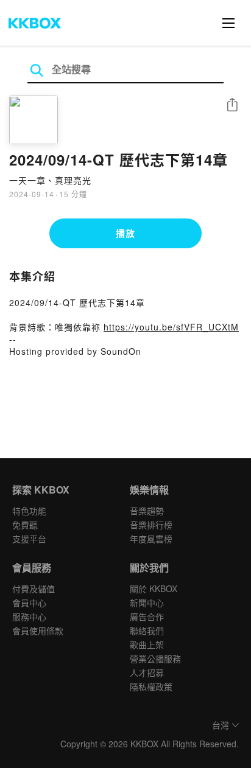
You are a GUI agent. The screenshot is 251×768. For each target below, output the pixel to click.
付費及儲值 (33, 588)
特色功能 (29, 510)
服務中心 (29, 616)
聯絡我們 (147, 630)
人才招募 (147, 672)
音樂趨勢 (147, 510)
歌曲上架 (147, 644)
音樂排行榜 (151, 524)
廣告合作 (147, 616)
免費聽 (25, 524)
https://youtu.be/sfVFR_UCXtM (171, 327)
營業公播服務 (155, 658)
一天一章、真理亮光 (50, 180)
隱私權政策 (151, 686)
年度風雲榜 (151, 538)
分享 (232, 105)
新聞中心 (147, 602)
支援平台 (29, 538)
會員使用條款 (37, 630)
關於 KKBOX (153, 588)
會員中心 (29, 602)
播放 (125, 233)
